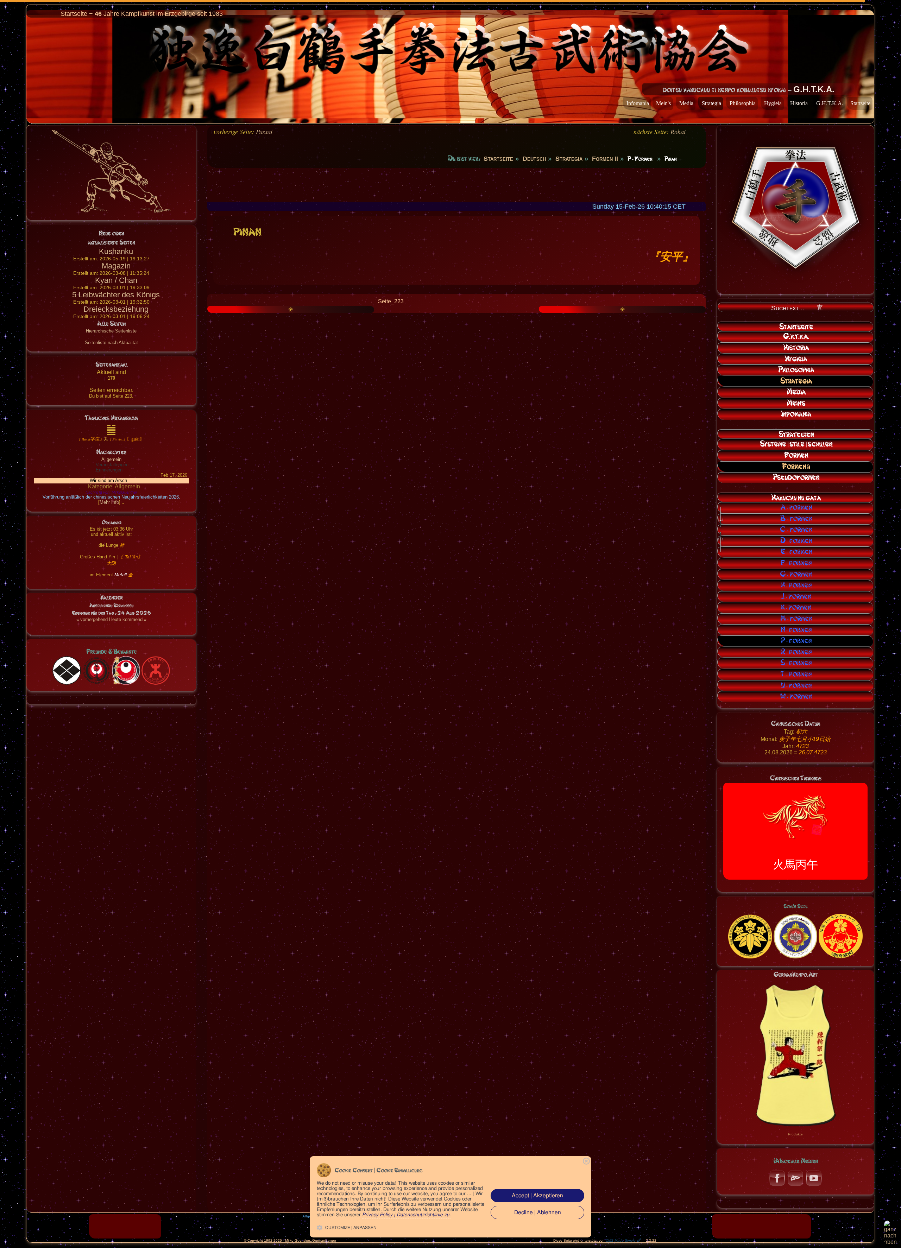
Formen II (796, 466)
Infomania (637, 103)
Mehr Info (109, 502)
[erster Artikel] (430, 274)
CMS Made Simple (621, 1240)
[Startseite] (468, 274)
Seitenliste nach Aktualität (111, 342)
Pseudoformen (796, 477)
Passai (264, 131)
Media (686, 103)
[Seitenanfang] (892, 1232)
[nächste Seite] (506, 274)
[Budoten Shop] (761, 1226)
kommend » (134, 619)
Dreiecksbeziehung (116, 309)
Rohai (678, 131)
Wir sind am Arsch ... (111, 480)
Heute (115, 619)
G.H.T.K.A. (829, 103)
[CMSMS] (125, 1226)
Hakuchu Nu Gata (796, 498)
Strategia (711, 103)
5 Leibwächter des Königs (116, 294)
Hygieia (773, 103)
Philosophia (743, 103)
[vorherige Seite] (409, 274)
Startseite (860, 103)
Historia (799, 103)
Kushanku (116, 251)
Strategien (796, 434)
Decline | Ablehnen (537, 1212)
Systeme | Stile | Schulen (796, 444)
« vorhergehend (92, 619)
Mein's (663, 103)
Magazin (116, 265)
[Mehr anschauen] (795, 1054)
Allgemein (111, 459)
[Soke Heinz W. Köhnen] (750, 936)
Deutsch (534, 158)
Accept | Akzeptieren (537, 1195)
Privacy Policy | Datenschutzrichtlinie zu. (406, 1214)
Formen (796, 455)
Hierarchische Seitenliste (111, 331)
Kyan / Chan (116, 280)
